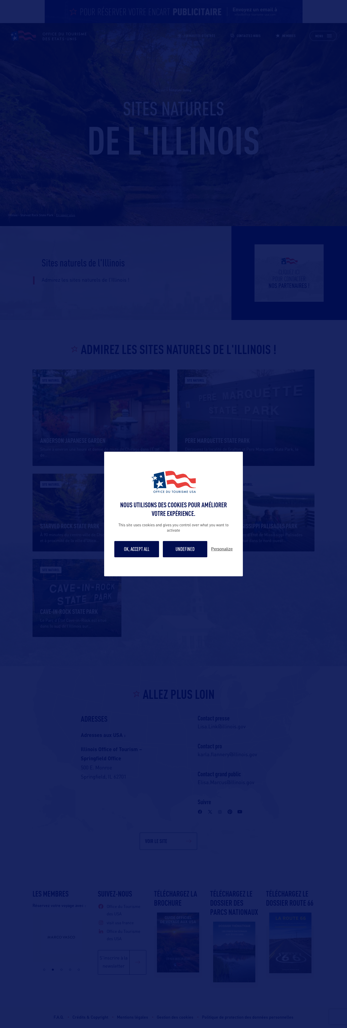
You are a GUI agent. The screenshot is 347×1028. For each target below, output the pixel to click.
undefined (185, 549)
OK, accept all (136, 549)
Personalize (222, 549)
